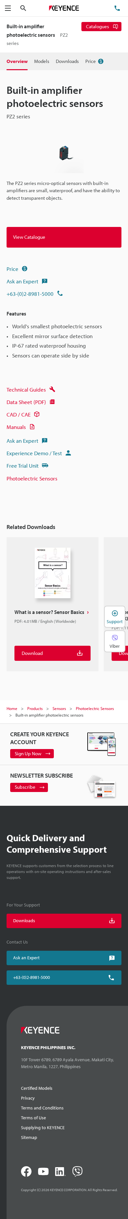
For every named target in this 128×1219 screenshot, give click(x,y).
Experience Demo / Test (34, 453)
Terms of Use (33, 1118)
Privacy (28, 1098)
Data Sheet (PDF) (26, 401)
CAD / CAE (19, 414)
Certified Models (37, 1088)
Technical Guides (26, 389)
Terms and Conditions (42, 1108)
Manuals (16, 426)
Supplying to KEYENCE (43, 1127)
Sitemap (29, 1137)
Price (12, 268)
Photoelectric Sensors (32, 478)
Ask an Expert (22, 281)
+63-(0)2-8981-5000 (30, 293)
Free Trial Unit (23, 465)
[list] (64, 607)
